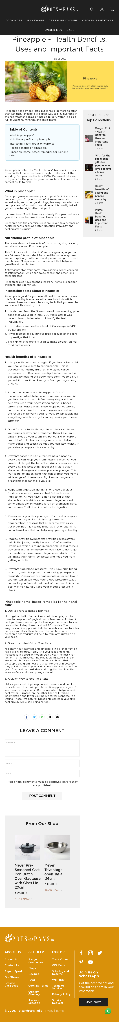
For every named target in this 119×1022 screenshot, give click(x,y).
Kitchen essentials (98, 20)
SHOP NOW (22, 899)
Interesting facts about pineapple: (31, 143)
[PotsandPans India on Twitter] (99, 952)
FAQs (31, 980)
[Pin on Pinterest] (50, 717)
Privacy (48, 1011)
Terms (60, 1011)
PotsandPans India (29, 1011)
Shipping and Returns (60, 972)
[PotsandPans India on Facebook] (81, 952)
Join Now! (93, 1002)
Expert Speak (14, 971)
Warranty (58, 980)
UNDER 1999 (53, 30)
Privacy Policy (61, 994)
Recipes (33, 974)
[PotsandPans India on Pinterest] (81, 962)
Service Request (57, 1001)
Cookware (14, 20)
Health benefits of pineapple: (28, 148)
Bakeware (35, 20)
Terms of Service (58, 987)
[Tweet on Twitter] (34, 717)
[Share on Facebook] (26, 717)
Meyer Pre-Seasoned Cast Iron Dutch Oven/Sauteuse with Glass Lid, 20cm (27, 876)
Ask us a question (34, 1001)
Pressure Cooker (63, 20)
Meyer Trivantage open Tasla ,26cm (53, 872)
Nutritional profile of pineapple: (30, 139)
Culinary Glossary (34, 993)
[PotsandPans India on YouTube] (90, 962)
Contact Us (12, 965)
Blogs (32, 968)
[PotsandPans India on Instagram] (90, 952)
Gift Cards (59, 965)
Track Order (60, 959)
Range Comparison (36, 960)
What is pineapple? (22, 135)
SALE (70, 30)
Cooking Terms (38, 985)
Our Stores (12, 977)
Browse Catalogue (11, 984)
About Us (11, 959)
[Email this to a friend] (57, 717)
